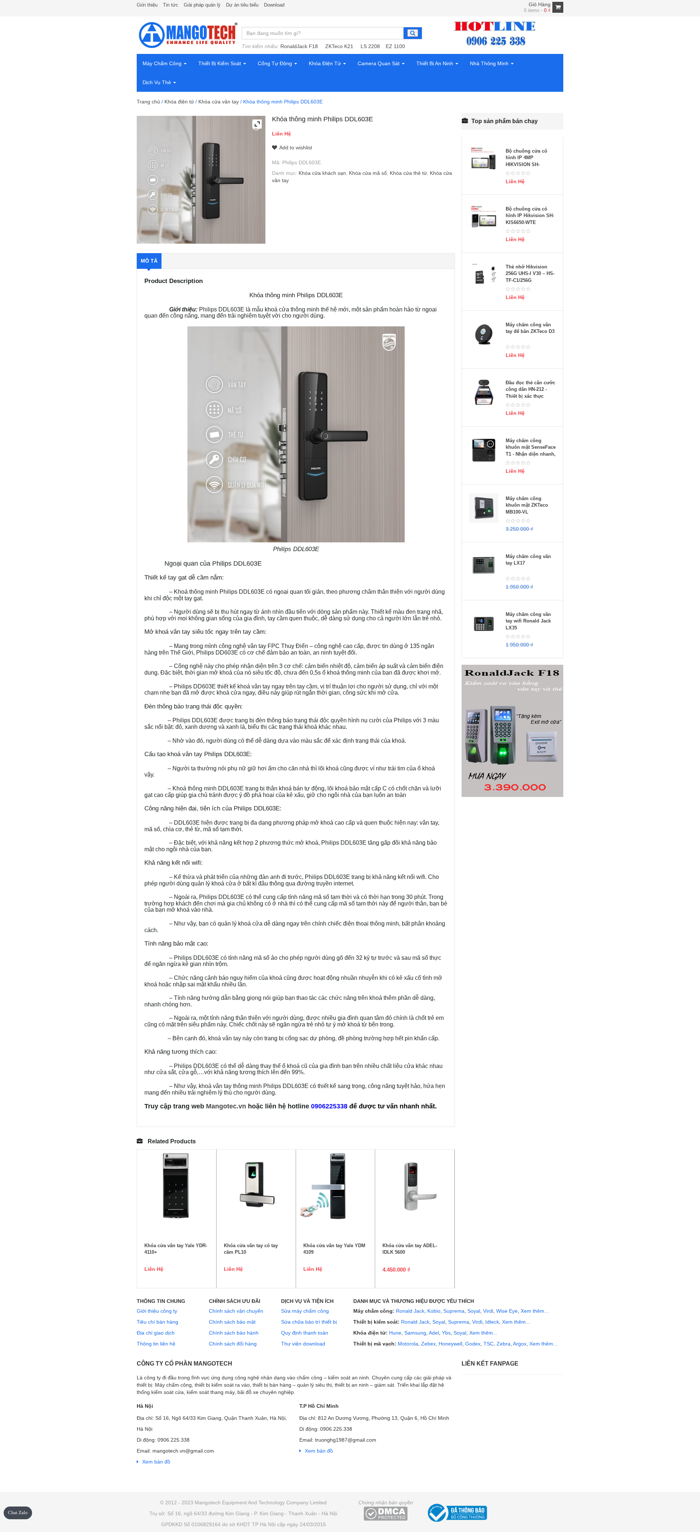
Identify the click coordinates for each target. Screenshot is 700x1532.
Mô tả (149, 261)
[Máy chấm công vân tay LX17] (483, 566)
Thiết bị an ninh (435, 63)
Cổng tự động (275, 63)
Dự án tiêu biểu (242, 5)
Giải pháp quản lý (202, 5)
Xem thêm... (535, 1311)
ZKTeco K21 (339, 46)
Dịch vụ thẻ (157, 82)
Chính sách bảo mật (232, 1322)
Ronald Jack (409, 1311)
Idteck (492, 1322)
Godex (473, 1344)
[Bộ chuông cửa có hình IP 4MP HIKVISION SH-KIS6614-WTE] (483, 160)
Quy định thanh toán (304, 1333)
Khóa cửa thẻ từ (408, 173)
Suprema (453, 1311)
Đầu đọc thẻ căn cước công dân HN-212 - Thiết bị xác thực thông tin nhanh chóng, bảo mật (530, 396)
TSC (488, 1344)
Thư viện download (303, 1344)
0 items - (537, 10)
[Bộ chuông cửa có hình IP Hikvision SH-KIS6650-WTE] (483, 218)
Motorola (407, 1344)
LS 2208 (370, 46)
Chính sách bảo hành (233, 1333)
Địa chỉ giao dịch (156, 1333)
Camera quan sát (379, 63)
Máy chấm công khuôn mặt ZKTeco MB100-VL (527, 505)
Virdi (488, 1311)
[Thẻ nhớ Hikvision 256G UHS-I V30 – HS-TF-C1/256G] (483, 276)
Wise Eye (507, 1311)
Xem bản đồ (156, 1462)
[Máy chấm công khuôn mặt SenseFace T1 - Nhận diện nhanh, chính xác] (483, 450)
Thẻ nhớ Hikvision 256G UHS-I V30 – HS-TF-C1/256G (530, 273)
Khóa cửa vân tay (218, 102)
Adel (434, 1333)
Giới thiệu (147, 5)
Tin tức (170, 5)
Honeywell (450, 1344)
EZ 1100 (395, 46)
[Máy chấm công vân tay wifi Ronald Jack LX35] (483, 624)
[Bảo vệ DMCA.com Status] (385, 1513)
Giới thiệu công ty (157, 1311)
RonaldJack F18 (299, 46)
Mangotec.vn (226, 1106)
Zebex (428, 1344)
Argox (519, 1344)
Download (274, 5)
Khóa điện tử (325, 63)
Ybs (446, 1333)
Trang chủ (148, 102)
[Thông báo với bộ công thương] (456, 1512)
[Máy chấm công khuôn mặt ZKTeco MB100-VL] (483, 508)
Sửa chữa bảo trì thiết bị (309, 1322)
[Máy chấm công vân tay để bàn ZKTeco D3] (483, 334)
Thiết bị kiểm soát (220, 63)
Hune (394, 1333)
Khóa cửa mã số (368, 173)
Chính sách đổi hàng (233, 1344)
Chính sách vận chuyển (236, 1311)
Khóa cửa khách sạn (322, 173)
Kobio (433, 1311)
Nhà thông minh (490, 63)
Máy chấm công (163, 63)
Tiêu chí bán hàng (157, 1322)
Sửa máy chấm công (305, 1311)
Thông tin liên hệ (156, 1344)
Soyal (473, 1311)
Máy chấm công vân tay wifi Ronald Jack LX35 (528, 621)
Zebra (503, 1344)
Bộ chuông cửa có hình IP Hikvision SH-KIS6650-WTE (530, 215)
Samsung (415, 1333)
